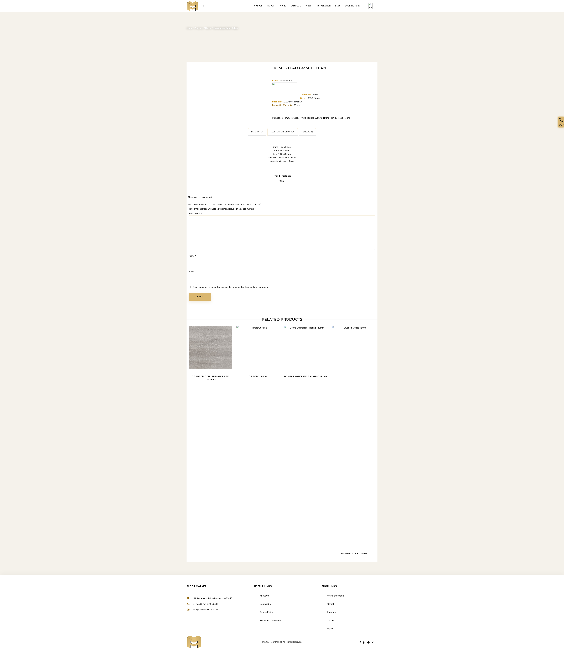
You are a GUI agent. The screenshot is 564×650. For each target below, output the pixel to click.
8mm (287, 118)
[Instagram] (368, 642)
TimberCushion (258, 376)
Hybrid (208, 28)
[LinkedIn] (364, 642)
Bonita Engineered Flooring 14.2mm (306, 376)
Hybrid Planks (329, 118)
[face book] (360, 642)
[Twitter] (372, 642)
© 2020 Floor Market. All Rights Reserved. (282, 642)
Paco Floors (344, 118)
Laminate (331, 612)
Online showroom (335, 595)
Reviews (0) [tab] (307, 132)
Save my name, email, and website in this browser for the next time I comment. (231, 287)
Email (192, 271)
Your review (195, 213)
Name (192, 256)
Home (189, 28)
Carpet (330, 604)
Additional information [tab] (282, 132)
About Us (264, 595)
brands (295, 118)
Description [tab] (257, 132)
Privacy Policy (266, 612)
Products (198, 28)
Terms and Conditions (270, 620)
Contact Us (265, 604)
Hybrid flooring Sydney (310, 118)
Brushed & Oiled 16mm (353, 553)
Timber (330, 620)
